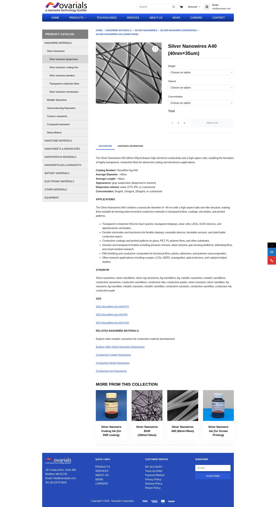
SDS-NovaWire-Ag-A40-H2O (112, 322)
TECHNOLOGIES (107, 17)
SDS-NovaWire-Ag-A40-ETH (112, 306)
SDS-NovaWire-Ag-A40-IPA (112, 314)
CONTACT (218, 17)
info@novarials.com (221, 8)
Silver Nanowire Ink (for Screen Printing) (218, 431)
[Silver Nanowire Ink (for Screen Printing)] (218, 405)
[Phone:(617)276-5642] (272, 260)
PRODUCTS (76, 17)
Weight (171, 66)
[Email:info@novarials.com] (272, 252)
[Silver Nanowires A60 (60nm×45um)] (182, 405)
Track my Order (153, 471)
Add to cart (212, 122)
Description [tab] (105, 146)
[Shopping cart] (181, 6)
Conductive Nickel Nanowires (113, 363)
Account (192, 6)
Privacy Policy (153, 479)
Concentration (175, 96)
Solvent (172, 81)
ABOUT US (155, 17)
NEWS (176, 17)
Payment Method (154, 475)
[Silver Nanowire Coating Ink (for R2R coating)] (111, 405)
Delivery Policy (153, 483)
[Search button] (173, 7)
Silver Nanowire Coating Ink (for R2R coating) (111, 431)
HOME (55, 17)
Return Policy (153, 488)
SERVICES (133, 17)
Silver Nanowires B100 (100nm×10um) (147, 431)
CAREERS (196, 17)
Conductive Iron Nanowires (111, 371)
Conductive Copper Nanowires (113, 355)
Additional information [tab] (130, 146)
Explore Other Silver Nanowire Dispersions (120, 347)
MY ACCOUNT (153, 466)
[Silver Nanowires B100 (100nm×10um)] (147, 405)
